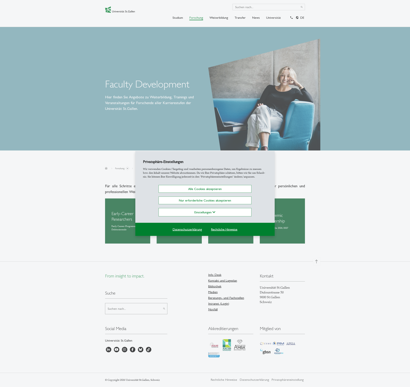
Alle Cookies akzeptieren (205, 189)
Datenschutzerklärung (187, 229)
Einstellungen (203, 212)
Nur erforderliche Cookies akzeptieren (205, 200)
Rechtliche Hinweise (224, 229)
